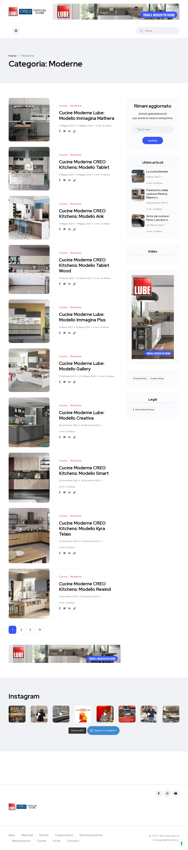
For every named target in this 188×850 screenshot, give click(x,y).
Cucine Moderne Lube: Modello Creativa (81, 415)
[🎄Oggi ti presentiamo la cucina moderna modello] (17, 714)
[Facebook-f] (158, 793)
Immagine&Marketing (166, 840)
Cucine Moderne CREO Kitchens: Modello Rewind (85, 586)
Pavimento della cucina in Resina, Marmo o (157, 193)
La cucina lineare (157, 171)
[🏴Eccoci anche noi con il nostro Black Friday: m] (105, 714)
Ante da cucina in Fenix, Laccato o (157, 218)
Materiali (27, 835)
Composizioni (64, 835)
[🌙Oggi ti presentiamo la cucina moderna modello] (170, 714)
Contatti (73, 841)
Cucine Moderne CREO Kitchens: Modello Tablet (84, 164)
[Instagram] (167, 793)
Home (13, 56)
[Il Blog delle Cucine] (28, 11)
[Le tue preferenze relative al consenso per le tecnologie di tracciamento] (181, 843)
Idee (12, 835)
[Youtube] (175, 793)
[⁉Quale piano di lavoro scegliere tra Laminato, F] (61, 714)
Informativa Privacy (144, 409)
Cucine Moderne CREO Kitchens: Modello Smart (84, 470)
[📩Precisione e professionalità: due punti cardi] (127, 714)
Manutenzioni (21, 841)
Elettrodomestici (91, 835)
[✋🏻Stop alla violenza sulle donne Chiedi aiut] (83, 714)
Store (56, 841)
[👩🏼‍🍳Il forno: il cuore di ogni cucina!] (39, 714)
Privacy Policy (140, 378)
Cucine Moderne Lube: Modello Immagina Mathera (86, 115)
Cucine (41, 841)
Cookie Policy (157, 378)
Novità (43, 835)
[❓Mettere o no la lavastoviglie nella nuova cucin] (149, 714)
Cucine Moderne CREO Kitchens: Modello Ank (82, 213)
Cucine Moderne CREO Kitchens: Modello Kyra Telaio (82, 528)
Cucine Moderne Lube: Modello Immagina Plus (82, 317)
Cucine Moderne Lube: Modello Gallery (81, 366)
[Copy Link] (74, 132)
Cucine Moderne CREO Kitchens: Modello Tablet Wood (84, 265)
